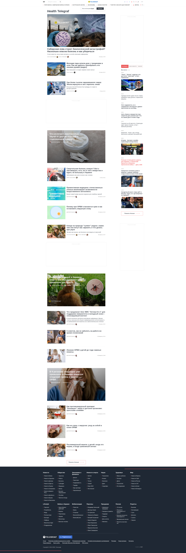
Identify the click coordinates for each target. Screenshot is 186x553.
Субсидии (61, 483)
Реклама (113, 541)
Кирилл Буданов (92, 520)
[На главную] (93, 2)
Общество (61, 472)
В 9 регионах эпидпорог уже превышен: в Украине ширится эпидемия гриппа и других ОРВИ (66, 375)
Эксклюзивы (91, 5)
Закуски (133, 520)
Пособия (61, 495)
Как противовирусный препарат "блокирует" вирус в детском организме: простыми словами (84, 408)
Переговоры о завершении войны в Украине (56, 5)
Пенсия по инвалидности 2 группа (121, 511)
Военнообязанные (78, 515)
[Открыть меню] (44, 2)
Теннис (90, 481)
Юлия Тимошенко (92, 525)
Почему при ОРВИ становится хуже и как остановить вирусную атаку (84, 208)
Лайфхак (46, 520)
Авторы (137, 5)
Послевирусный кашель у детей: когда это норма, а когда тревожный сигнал (85, 445)
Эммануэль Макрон (93, 515)
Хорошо (100, 8)
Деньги (75, 477)
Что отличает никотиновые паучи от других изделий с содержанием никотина (64, 136)
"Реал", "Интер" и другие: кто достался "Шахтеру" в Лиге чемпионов (130, 76)
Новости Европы (135, 475)
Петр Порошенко (92, 522)
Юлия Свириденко (93, 530)
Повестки (75, 507)
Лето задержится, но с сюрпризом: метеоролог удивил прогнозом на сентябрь (131, 106)
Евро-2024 (90, 486)
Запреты (104, 516)
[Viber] (127, 1)
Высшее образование (62, 492)
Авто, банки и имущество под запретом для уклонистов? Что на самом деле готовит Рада (131, 116)
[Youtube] (132, 2)
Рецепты (133, 504)
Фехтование (91, 488)
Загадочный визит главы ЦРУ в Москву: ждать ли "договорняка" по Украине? (132, 193)
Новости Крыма (48, 497)
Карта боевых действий (62, 508)
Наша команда (47, 543)
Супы (132, 512)
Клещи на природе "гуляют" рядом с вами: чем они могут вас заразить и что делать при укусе (85, 228)
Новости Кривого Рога (48, 492)
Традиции (104, 514)
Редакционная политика (78, 541)
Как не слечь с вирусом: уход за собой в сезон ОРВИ (84, 426)
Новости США (135, 478)
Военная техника (63, 521)
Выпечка (133, 507)
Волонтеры (62, 519)
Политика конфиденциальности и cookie (59, 541)
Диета (118, 481)
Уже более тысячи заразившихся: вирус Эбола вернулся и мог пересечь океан (84, 83)
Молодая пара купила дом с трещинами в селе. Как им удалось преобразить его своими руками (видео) (85, 65)
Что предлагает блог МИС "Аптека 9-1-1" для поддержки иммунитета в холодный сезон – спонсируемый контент (86, 314)
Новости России (135, 481)
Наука (103, 472)
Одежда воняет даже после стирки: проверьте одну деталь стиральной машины (132, 97)
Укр (142, 1)
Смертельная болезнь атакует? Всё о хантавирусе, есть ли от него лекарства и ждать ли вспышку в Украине (85, 170)
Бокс (89, 478)
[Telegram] (129, 2)
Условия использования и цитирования (98, 541)
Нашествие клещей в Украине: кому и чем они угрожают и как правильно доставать (66, 280)
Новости (46, 472)
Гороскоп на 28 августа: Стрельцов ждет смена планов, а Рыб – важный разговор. (132, 125)
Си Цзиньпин (91, 512)
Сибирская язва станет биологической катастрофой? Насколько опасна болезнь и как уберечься (76, 50)
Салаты (133, 517)
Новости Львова (48, 486)
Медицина (61, 486)
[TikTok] (138, 2)
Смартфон (105, 486)
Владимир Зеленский (93, 507)
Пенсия (118, 504)
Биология (104, 481)
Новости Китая (135, 486)
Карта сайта (56, 543)
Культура (46, 517)
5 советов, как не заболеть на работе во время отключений (84, 332)
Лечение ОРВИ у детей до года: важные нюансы (84, 351)
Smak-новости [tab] (133, 66)
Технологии (105, 475)
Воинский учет (77, 517)
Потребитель (47, 510)
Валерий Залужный (93, 517)
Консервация (134, 510)
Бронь (75, 510)
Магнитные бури (48, 522)
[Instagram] (136, 2)
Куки (92, 8)
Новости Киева (48, 475)
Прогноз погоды (63, 497)
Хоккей (89, 483)
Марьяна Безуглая (93, 527)
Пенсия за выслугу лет (122, 522)
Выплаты (61, 481)
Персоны (90, 504)
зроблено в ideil (139, 547)
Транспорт (76, 480)
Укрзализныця (77, 490)
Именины (104, 521)
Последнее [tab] (125, 66)
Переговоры (62, 514)
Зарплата (61, 475)
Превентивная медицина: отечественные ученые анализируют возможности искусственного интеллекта (85, 189)
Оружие (61, 516)
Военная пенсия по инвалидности (122, 516)
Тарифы (75, 485)
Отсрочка (75, 512)
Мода (45, 512)
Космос (104, 478)
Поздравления (48, 525)
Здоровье (119, 472)
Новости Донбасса (49, 495)
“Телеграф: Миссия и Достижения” (120, 5)
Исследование (121, 486)
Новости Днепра (48, 481)
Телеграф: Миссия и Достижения (71, 543)
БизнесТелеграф (102, 5)
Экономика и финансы (76, 473)
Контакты (131, 541)
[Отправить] (60, 2)
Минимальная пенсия (122, 519)
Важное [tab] (140, 66)
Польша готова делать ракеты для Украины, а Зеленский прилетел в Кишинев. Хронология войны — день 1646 (131, 162)
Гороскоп (46, 507)
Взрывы (61, 511)
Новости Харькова (49, 478)
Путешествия (47, 515)
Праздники (105, 504)
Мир (131, 472)
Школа (60, 488)
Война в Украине (63, 504)
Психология (120, 483)
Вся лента (124, 70)
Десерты (133, 515)
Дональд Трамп (92, 510)
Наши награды (122, 541)
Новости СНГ (135, 483)
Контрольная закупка (78, 5)
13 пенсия (119, 507)
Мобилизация (77, 504)
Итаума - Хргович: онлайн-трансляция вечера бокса (129, 141)
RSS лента (85, 543)
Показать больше (74, 462)
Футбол (90, 475)
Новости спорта (92, 472)
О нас (44, 541)
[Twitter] (134, 2)
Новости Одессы (48, 483)
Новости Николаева (49, 500)
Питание (119, 478)
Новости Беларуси (136, 488)
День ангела (105, 519)
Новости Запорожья (49, 488)
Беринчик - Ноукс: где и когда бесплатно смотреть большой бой (131, 133)
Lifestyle (46, 504)
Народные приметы (107, 511)
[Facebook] (125, 2)
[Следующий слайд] (143, 5)
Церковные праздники (105, 508)
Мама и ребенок (121, 475)
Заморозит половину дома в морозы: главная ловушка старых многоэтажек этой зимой (131, 172)
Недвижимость (77, 482)
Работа (60, 478)
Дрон (103, 483)
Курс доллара (77, 487)
